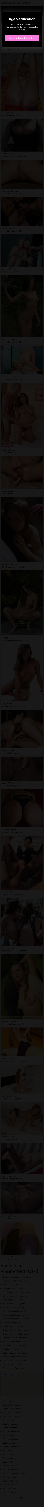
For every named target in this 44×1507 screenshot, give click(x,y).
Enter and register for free (22, 38)
